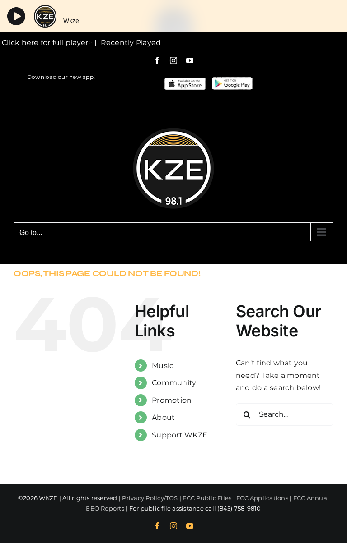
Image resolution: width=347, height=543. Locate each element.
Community (174, 382)
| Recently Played (127, 42)
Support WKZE (179, 435)
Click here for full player (44, 42)
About (163, 417)
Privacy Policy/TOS (150, 498)
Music (163, 365)
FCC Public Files (207, 498)
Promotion (172, 400)
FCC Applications (262, 498)
